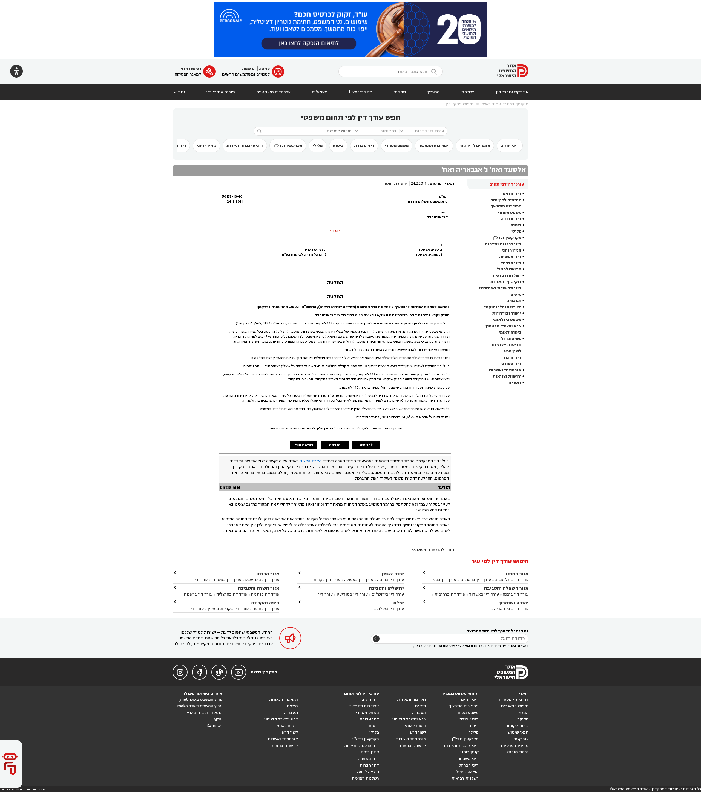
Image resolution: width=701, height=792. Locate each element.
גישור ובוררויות (506, 313)
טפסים (399, 92)
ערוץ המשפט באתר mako (199, 706)
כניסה (264, 69)
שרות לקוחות (516, 726)
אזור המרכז (516, 574)
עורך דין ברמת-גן (475, 580)
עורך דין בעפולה (358, 580)
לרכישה (366, 444)
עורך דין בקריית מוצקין (228, 609)
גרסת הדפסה (395, 183)
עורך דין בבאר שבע (262, 580)
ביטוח (338, 146)
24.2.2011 (418, 183)
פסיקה (468, 92)
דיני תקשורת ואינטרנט (500, 288)
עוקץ (218, 719)
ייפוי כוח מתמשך (434, 146)
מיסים (515, 294)
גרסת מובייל (517, 752)
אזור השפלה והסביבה (506, 588)
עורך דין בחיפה (390, 580)
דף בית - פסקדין (513, 699)
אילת (398, 603)
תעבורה (514, 301)
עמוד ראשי (491, 104)
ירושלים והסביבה (386, 588)
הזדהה (335, 444)
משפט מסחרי (397, 146)
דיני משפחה (510, 257)
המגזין (433, 92)
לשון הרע (512, 351)
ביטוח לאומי (510, 332)
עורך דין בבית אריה (511, 609)
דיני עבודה (364, 146)
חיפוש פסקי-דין (459, 104)
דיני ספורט (511, 364)
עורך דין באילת (390, 609)
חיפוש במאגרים (514, 706)
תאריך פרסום (442, 183)
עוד (179, 92)
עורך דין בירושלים (388, 594)
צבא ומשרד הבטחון (503, 326)
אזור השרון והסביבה (258, 588)
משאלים (319, 92)
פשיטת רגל (511, 338)
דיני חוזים (509, 146)
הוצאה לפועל (508, 269)
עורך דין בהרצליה (231, 594)
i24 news (214, 726)
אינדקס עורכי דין (512, 92)
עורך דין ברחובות (449, 594)
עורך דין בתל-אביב (511, 580)
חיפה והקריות (265, 603)
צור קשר (521, 739)
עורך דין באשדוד (484, 594)
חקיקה (522, 719)
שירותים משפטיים (273, 92)
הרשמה (249, 69)
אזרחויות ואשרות (505, 370)
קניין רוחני (206, 146)
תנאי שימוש (517, 732)
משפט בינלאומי (507, 320)
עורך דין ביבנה (515, 594)
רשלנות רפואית (507, 275)
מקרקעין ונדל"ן (287, 146)
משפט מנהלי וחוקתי (502, 307)
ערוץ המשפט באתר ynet (200, 699)
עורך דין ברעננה (198, 594)
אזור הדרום (267, 574)
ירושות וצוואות (507, 376)
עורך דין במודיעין (352, 594)
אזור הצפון (393, 574)
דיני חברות (511, 263)
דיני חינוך (512, 357)
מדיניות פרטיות (514, 745)
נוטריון (514, 383)
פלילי (317, 146)
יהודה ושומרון (513, 603)
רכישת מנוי (190, 69)
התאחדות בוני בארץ (204, 713)
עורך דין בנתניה (265, 594)
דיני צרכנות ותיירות (244, 146)
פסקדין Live (360, 92)
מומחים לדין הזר (474, 146)
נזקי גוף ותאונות (505, 282)
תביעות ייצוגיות (506, 345)
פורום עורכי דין (220, 92)
